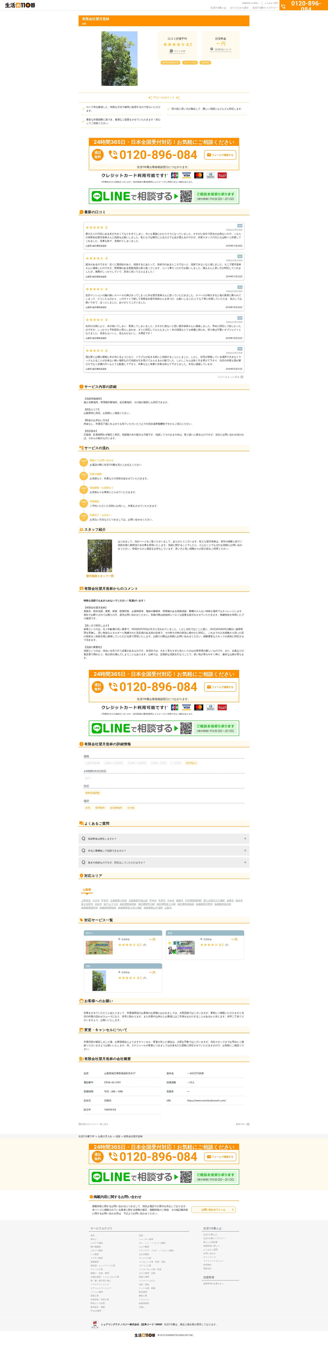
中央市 (170, 900)
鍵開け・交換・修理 (100, 1273)
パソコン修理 (97, 1292)
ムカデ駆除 (144, 1246)
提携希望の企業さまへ (213, 1283)
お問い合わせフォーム (214, 1209)
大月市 (96, 900)
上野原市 (86, 900)
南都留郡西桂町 (108, 907)
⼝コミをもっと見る (229, 376)
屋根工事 (95, 1295)
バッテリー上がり (147, 1280)
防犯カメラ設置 (98, 1303)
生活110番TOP (87, 1136)
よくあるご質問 (271, 3)
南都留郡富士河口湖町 (130, 907)
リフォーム (144, 1299)
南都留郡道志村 (222, 904)
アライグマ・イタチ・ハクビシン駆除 (156, 1250)
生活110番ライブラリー (265, 7)
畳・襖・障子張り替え (101, 1280)
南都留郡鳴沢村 (89, 907)
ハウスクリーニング (100, 1284)
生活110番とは (218, 7)
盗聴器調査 (144, 1303)
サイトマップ (209, 1257)
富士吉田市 (87, 904)
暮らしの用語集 (210, 1242)
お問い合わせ (209, 1253)
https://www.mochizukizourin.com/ (206, 1100)
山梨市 (168, 907)
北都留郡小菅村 (118, 900)
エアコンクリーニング (101, 1288)
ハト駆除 (95, 1254)
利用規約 (207, 1264)
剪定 (93, 1235)
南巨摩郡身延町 (185, 904)
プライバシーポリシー (213, 1261)
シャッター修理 (146, 1239)
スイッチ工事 (97, 1269)
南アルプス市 (111, 904)
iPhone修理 (96, 1310)
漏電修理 (95, 1261)
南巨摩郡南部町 (128, 904)
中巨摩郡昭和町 (193, 900)
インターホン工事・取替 (150, 1269)
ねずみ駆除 (144, 1254)
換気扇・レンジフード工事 (103, 1265)
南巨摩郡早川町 (146, 904)
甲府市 (162, 900)
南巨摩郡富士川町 (166, 904)
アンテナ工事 (145, 1258)
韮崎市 (230, 900)
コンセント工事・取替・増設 (152, 1261)
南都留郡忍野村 (204, 904)
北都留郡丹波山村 (138, 900)
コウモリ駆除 (97, 1258)
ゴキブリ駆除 (97, 1250)
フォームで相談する (222, 154)
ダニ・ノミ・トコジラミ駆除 (152, 1243)
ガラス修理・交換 (147, 1273)
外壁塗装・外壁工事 (100, 1299)
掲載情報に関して (211, 1246)
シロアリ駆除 (97, 1243)
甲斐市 (104, 900)
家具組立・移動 (98, 1307)
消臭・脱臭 (144, 1284)
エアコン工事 (145, 1265)
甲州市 (153, 900)
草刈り (94, 1239)
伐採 (117, 1136)
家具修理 (143, 1292)
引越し (142, 1307)
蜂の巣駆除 (96, 1246)
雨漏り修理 (144, 1277)
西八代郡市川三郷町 (214, 900)
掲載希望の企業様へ (250, 3)
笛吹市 (239, 900)
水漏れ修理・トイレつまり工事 (105, 1277)
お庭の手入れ (105, 1136)
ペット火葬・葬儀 (147, 1288)
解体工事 (143, 1295)
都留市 (179, 900)
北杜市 (98, 904)
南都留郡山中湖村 (153, 907)
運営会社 (207, 1268)
